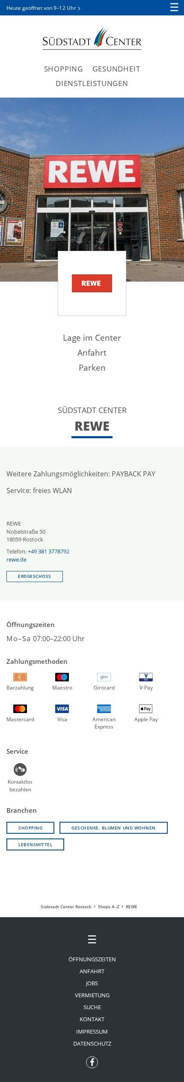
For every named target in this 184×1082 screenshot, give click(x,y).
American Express (104, 720)
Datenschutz (92, 1043)
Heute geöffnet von (41, 8)
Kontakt (92, 1019)
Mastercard (20, 719)
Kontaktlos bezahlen (20, 780)
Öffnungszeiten (92, 959)
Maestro (62, 687)
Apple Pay (146, 719)
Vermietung (92, 995)
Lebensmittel (35, 844)
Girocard (104, 687)
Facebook (92, 1059)
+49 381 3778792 (48, 551)
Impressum (92, 1031)
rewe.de (16, 559)
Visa (62, 719)
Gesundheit (116, 69)
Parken (92, 367)
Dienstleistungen (92, 83)
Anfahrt (92, 352)
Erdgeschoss (34, 576)
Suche (92, 1007)
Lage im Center (92, 337)
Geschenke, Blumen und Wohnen (113, 828)
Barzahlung (20, 687)
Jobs (92, 983)
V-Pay (146, 687)
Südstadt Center (92, 38)
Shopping (63, 69)
